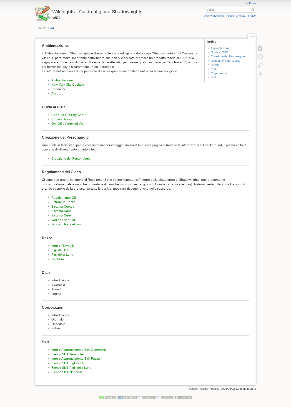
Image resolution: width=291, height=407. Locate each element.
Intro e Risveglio (63, 245)
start (51, 28)
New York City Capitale (67, 84)
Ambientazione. (220, 48)
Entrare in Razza (63, 202)
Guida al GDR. (220, 52)
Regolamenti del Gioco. (225, 60)
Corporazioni (219, 73)
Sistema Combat (63, 206)
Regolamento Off (63, 197)
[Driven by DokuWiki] (183, 397)
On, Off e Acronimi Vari (67, 123)
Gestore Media (236, 15)
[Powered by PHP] (127, 397)
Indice (252, 15)
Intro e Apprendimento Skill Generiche (78, 349)
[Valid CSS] (164, 397)
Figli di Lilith (59, 250)
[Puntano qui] (260, 65)
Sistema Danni (61, 211)
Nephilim (57, 259)
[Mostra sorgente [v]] (260, 48)
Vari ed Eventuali (63, 220)
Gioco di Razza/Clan (66, 224)
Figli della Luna (62, 254)
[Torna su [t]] (260, 74)
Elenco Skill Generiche (67, 354)
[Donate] (108, 397)
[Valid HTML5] (145, 397)
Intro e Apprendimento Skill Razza (75, 358)
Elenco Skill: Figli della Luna (71, 367)
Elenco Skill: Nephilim (66, 372)
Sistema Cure (61, 215)
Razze (215, 64)
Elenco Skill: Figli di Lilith (68, 363)
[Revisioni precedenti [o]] (260, 57)
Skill (213, 77)
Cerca (253, 9)
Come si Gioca (62, 119)
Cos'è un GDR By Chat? (68, 115)
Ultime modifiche (214, 15)
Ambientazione (62, 80)
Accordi (56, 93)
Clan (214, 69)
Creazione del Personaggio (228, 56)
